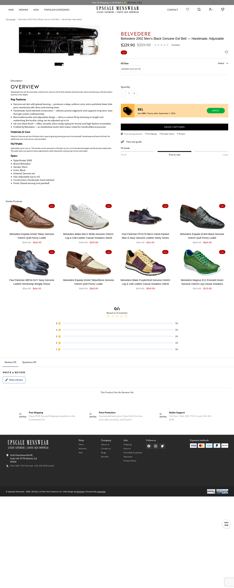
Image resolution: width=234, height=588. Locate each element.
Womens (83, 448)
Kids (80, 452)
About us (105, 444)
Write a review (16, 380)
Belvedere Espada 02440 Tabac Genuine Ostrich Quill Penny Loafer (32, 236)
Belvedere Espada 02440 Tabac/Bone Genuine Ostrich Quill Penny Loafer (88, 282)
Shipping (127, 444)
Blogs (103, 452)
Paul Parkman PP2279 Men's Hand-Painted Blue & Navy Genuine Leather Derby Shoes (145, 236)
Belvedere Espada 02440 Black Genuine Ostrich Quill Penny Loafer (202, 236)
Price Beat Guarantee (133, 452)
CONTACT (172, 9)
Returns (127, 448)
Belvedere (136, 33)
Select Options (174, 127)
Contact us (106, 448)
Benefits (104, 456)
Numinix (80, 491)
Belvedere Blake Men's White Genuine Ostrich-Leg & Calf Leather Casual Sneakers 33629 (88, 236)
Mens (81, 444)
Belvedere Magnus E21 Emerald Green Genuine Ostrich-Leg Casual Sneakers (202, 282)
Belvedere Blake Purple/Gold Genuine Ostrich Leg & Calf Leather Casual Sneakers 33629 (145, 282)
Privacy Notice (130, 460)
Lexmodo (101, 491)
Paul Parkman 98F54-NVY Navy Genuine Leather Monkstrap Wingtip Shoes (31, 282)
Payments (128, 456)
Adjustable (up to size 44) (130, 69)
